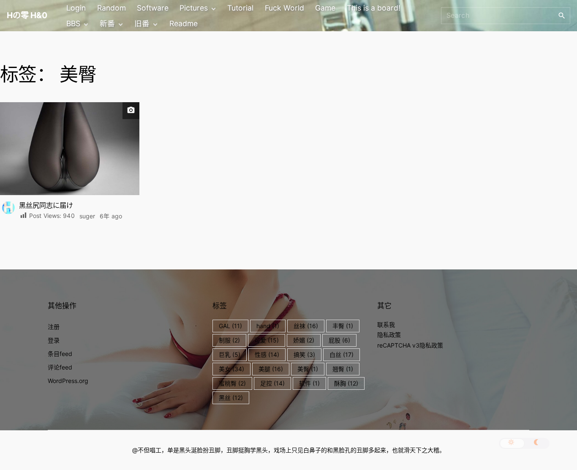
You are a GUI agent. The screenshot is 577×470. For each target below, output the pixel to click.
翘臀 (342, 368)
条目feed (60, 353)
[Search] (561, 15)
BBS (73, 23)
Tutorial (240, 7)
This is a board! (373, 7)
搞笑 (304, 354)
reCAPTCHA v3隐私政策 (410, 345)
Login (76, 7)
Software (153, 7)
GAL (230, 325)
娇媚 (303, 340)
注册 (54, 326)
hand (267, 325)
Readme (183, 23)
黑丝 (231, 397)
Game (325, 7)
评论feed (60, 367)
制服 (229, 340)
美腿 (271, 368)
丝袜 (306, 325)
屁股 (339, 340)
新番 (107, 23)
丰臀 (342, 325)
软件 (309, 383)
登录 (54, 340)
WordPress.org (68, 380)
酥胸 (346, 383)
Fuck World (284, 7)
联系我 (386, 324)
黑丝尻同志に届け (46, 205)
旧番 (142, 23)
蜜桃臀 (232, 383)
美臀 (307, 368)
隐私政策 (389, 334)
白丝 (341, 354)
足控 (272, 383)
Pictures (194, 7)
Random (111, 7)
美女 (231, 368)
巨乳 (229, 354)
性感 (267, 354)
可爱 (266, 340)
